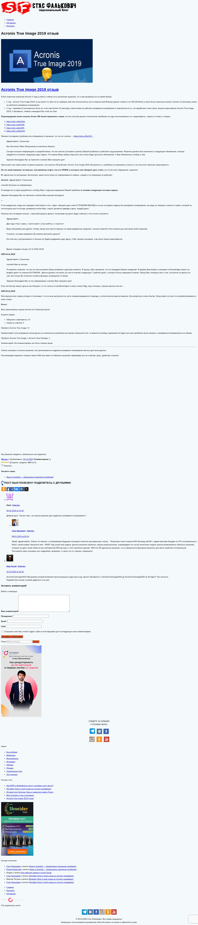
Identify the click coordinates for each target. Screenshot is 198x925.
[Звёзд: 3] (5, 462)
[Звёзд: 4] (7, 462)
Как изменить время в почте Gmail (36, 873)
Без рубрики (11, 752)
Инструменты (12, 758)
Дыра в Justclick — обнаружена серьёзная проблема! (30, 477)
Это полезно (12, 774)
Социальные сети (14, 771)
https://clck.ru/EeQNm (15, 121)
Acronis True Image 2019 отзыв (20, 798)
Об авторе (11, 23)
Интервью (10, 762)
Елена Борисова (13, 869)
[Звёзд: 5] (8, 462)
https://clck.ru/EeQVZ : (83, 136)
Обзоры (9, 765)
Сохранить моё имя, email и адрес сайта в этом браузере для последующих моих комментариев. (47, 631)
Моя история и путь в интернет (20, 795)
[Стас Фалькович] (41, 14)
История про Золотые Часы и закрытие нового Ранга (29, 792)
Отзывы (9, 768)
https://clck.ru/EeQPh (15, 128)
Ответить (16, 505)
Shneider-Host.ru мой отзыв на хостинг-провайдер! (28, 789)
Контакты (10, 26)
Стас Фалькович (18, 531)
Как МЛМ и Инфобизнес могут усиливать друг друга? (29, 786)
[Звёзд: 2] (3, 462)
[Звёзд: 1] (2, 462)
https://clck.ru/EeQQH (15, 131)
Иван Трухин (11, 566)
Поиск (3, 641)
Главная (10, 20)
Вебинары (10, 755)
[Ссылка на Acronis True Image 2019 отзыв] (47, 82)
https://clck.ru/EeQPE (15, 125)
